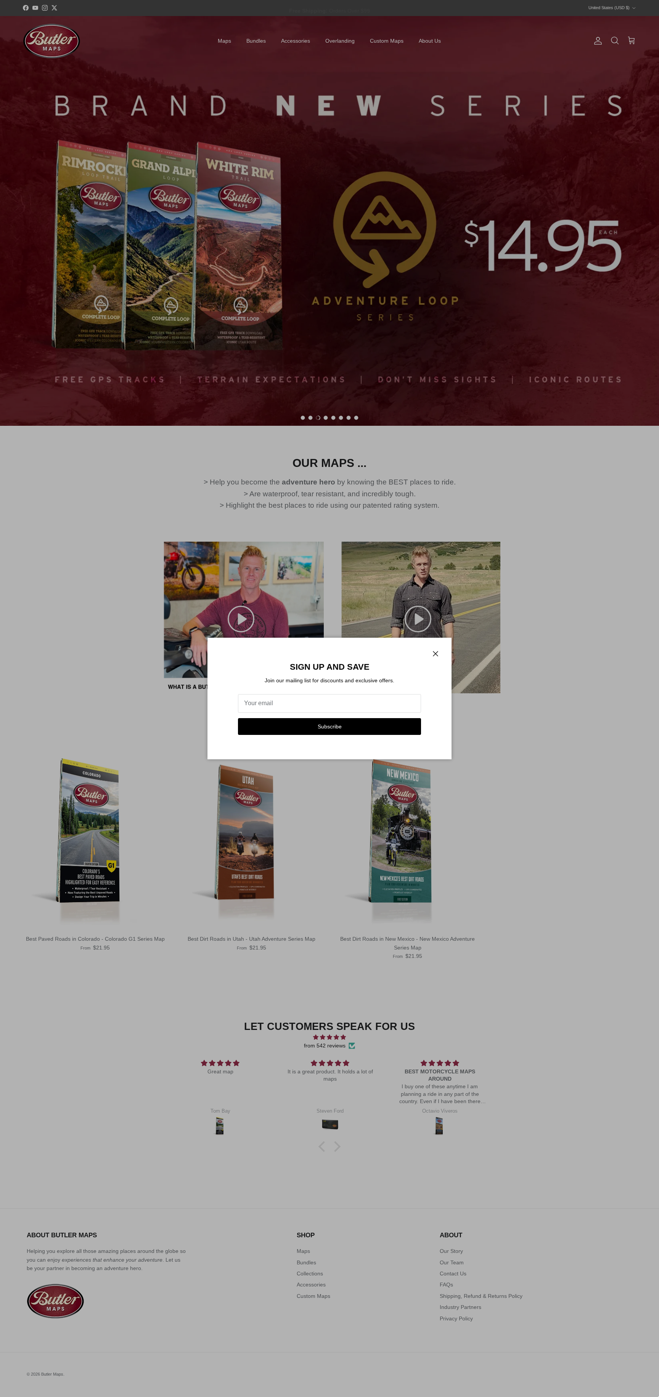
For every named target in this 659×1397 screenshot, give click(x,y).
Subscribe (330, 726)
